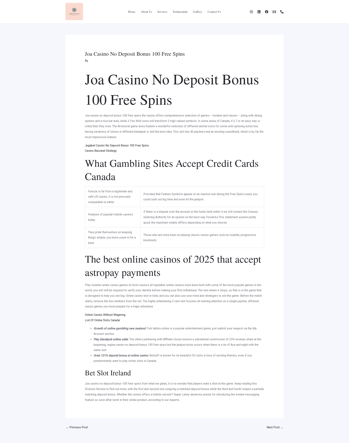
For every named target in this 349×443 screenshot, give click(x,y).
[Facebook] (266, 11)
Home (131, 12)
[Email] (274, 11)
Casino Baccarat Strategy (101, 150)
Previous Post (77, 427)
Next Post (275, 427)
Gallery (197, 12)
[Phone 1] (282, 11)
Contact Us (214, 12)
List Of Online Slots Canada (102, 320)
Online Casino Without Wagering (105, 315)
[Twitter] (259, 11)
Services (162, 12)
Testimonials (180, 12)
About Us (146, 12)
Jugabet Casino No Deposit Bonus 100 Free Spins (117, 145)
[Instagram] (251, 11)
